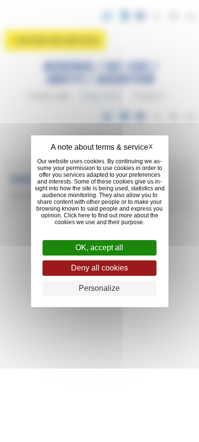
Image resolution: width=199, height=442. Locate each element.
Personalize (99, 288)
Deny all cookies (99, 268)
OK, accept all (99, 247)
